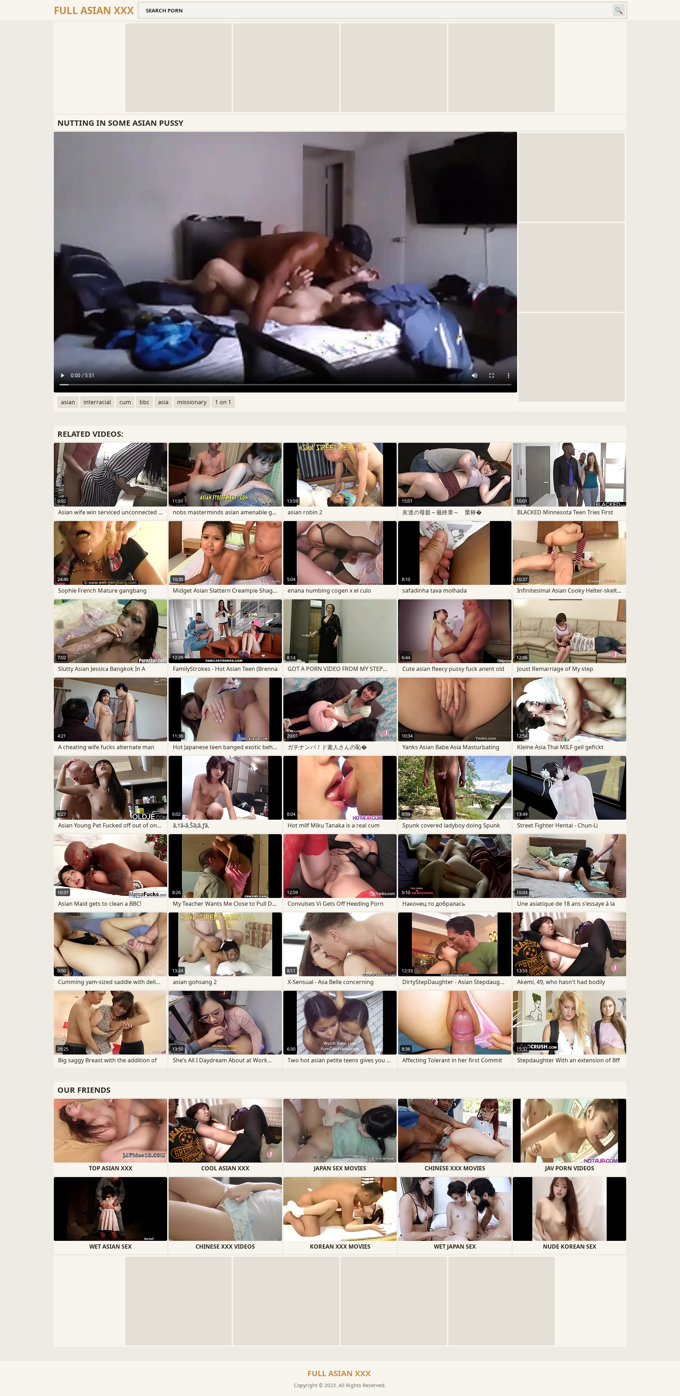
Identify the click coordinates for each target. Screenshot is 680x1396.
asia (163, 402)
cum (125, 402)
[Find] (619, 10)
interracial (97, 402)
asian (68, 402)
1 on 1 (223, 402)
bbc (144, 402)
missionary (191, 402)
